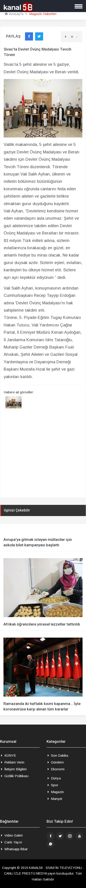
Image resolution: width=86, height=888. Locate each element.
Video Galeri (13, 835)
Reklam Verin (13, 762)
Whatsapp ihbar (15, 849)
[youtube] (79, 836)
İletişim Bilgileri (15, 769)
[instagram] (70, 836)
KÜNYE (9, 755)
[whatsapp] (51, 844)
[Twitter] (60, 836)
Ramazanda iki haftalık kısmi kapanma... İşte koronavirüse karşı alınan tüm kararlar (41, 706)
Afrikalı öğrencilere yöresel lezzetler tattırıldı (41, 624)
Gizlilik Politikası (16, 776)
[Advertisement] (43, 454)
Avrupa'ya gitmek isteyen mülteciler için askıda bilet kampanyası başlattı (37, 542)
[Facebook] (51, 836)
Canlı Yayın (12, 842)
